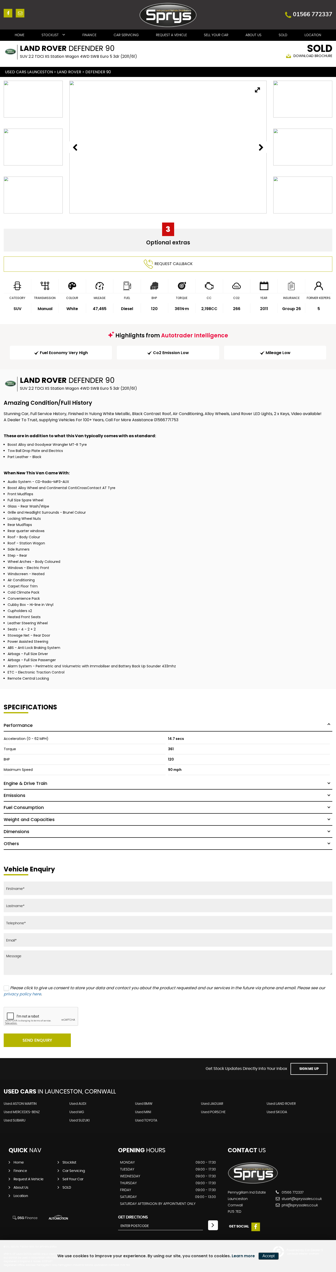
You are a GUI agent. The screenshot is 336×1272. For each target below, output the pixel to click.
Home (19, 35)
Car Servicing (126, 35)
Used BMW (144, 1104)
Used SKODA (277, 1112)
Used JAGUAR (212, 1104)
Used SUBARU (14, 1120)
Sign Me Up (309, 1069)
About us (253, 35)
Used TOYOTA (146, 1120)
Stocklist (50, 35)
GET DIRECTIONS (133, 1217)
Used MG (76, 1112)
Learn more (243, 1256)
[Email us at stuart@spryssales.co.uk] (20, 13)
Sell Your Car (216, 35)
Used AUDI (77, 1104)
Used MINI (143, 1112)
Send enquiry (37, 1040)
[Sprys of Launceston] (253, 1182)
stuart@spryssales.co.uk (301, 1199)
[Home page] (168, 14)
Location (313, 35)
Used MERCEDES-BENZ (22, 1112)
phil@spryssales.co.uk (299, 1205)
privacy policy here (22, 994)
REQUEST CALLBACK (173, 264)
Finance (89, 35)
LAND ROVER (69, 72)
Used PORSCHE (213, 1112)
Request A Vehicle (171, 35)
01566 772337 (312, 14)
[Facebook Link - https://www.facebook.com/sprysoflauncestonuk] (8, 13)
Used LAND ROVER (281, 1104)
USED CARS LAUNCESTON (29, 72)
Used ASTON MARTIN (20, 1104)
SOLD (283, 35)
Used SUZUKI (79, 1120)
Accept (268, 1256)
